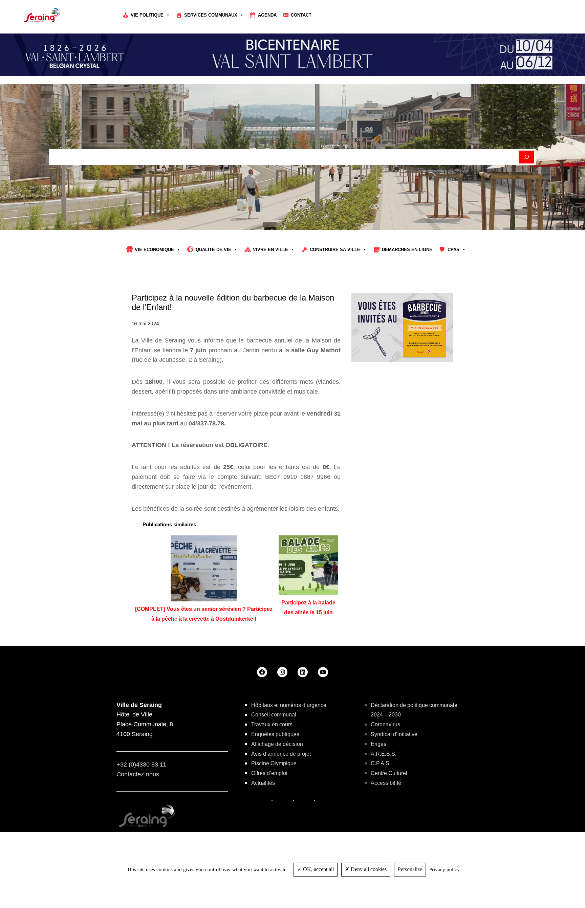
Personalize (410, 869)
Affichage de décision (277, 744)
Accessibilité (386, 783)
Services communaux (210, 15)
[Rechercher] (527, 157)
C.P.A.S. (381, 763)
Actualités (263, 783)
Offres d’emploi (269, 773)
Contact (301, 15)
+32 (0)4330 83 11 (141, 764)
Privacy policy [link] (444, 869)
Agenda (267, 15)
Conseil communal (273, 714)
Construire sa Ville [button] (335, 249)
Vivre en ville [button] (270, 249)
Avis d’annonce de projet (281, 754)
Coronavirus (385, 724)
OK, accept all (318, 869)
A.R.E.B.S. (383, 754)
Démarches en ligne (407, 249)
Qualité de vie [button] (213, 249)
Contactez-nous (137, 774)
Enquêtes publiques (275, 734)
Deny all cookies (368, 869)
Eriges (378, 744)
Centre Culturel (389, 773)
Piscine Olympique (274, 763)
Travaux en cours (271, 724)
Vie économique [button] (154, 249)
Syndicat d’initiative (394, 734)
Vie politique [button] (147, 15)
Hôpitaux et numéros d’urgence (288, 705)
